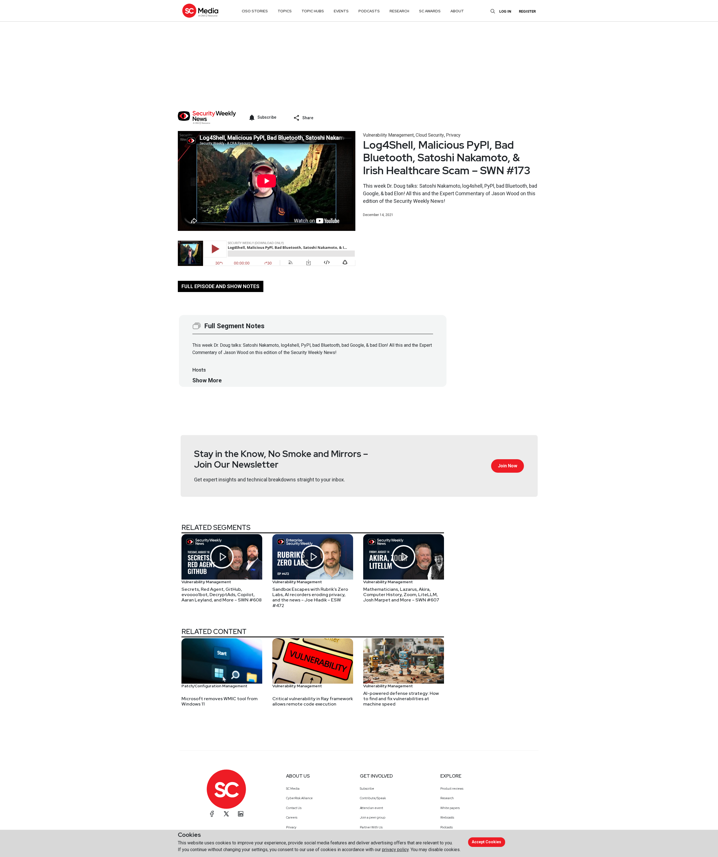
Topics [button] (285, 11)
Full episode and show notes (220, 286)
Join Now (507, 465)
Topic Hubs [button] (313, 11)
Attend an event (371, 808)
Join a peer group (372, 817)
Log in (505, 11)
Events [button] (341, 11)
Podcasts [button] (369, 11)
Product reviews (451, 789)
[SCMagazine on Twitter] (226, 813)
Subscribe (367, 789)
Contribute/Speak (373, 798)
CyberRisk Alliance (299, 798)
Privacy (453, 135)
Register (527, 11)
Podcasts (446, 827)
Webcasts (447, 817)
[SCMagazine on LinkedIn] (240, 813)
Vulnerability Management (388, 135)
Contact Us (294, 808)
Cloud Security (430, 135)
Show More (207, 380)
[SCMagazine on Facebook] (212, 813)
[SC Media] (200, 10)
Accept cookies (486, 842)
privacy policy (395, 849)
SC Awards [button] (430, 11)
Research (447, 798)
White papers (450, 808)
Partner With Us (371, 827)
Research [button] (399, 11)
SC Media (293, 789)
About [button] (457, 11)
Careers (291, 817)
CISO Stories (255, 11)
